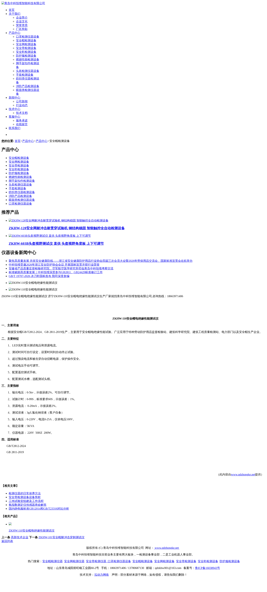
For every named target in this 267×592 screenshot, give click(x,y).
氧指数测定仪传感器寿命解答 (27, 504)
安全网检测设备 (26, 44)
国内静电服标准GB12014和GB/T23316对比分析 (39, 508)
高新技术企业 (19, 537)
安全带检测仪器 (96, 561)
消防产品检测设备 (27, 86)
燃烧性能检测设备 (27, 59)
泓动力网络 (101, 574)
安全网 (68, 561)
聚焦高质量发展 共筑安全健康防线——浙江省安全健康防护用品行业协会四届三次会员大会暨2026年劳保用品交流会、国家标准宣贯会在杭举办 (101, 260)
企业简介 (22, 17)
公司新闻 (22, 101)
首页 (12, 9)
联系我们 (14, 128)
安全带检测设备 (26, 48)
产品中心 (14, 32)
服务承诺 (22, 120)
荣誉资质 (22, 25)
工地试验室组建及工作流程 (26, 501)
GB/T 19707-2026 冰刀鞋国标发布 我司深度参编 (39, 276)
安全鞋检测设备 (26, 51)
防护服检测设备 (26, 55)
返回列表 (7, 541)
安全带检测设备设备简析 (25, 497)
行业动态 (22, 105)
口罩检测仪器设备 (27, 36)
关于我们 (14, 13)
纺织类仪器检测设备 (22, 192)
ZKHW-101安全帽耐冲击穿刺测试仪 (61, 537)
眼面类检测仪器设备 (22, 199)
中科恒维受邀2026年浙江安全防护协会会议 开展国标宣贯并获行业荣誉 (54, 264)
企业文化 (22, 21)
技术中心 (14, 109)
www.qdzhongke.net (243, 474)
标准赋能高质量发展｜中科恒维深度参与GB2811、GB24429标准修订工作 (56, 272)
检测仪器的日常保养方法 (25, 493)
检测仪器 (78, 561)
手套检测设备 (24, 74)
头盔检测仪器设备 (27, 70)
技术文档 (22, 112)
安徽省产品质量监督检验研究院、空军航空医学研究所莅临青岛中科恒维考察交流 (61, 268)
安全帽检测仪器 (52, 561)
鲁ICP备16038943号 (207, 567)
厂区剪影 (22, 28)
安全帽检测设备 (26, 40)
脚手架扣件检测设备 (22, 180)
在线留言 (22, 124)
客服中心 (14, 116)
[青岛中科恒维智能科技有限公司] (23, 3)
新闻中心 (14, 97)
